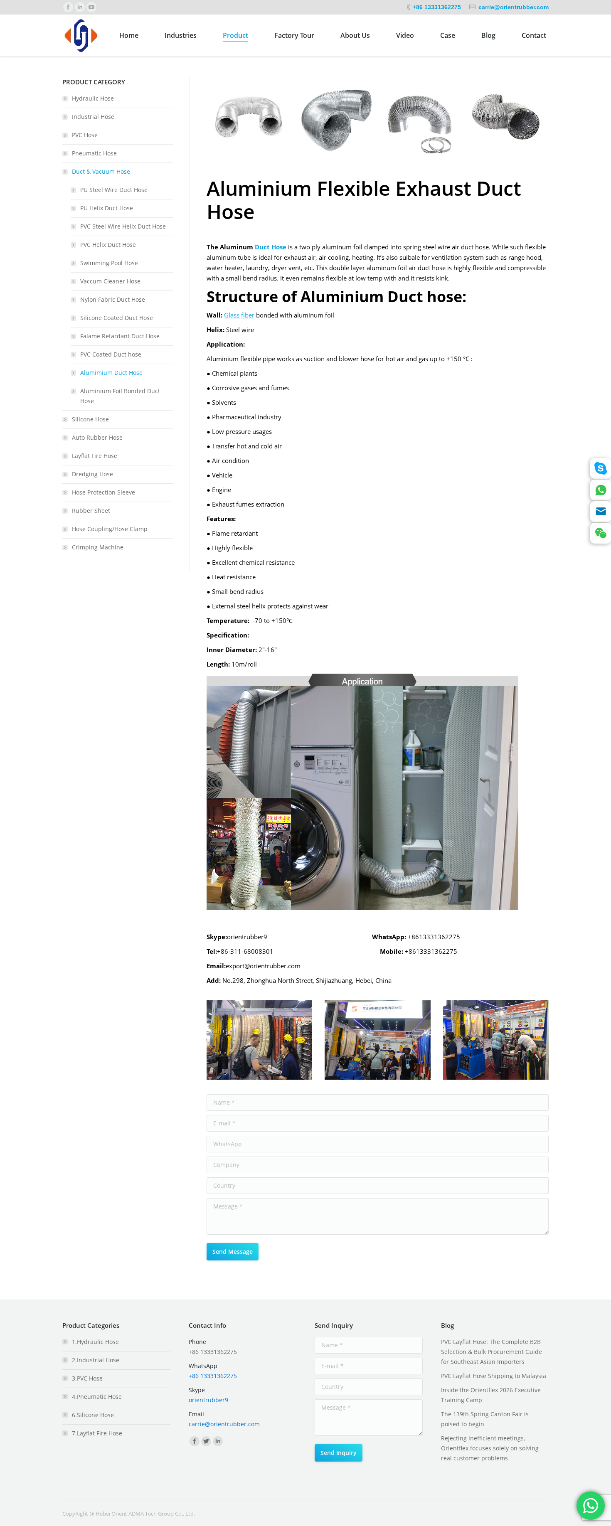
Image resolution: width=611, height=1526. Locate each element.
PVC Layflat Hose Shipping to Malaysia (493, 1376)
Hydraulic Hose (93, 98)
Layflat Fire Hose (94, 456)
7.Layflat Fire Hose (97, 1433)
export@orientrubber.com (263, 966)
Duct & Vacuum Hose (101, 171)
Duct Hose (270, 247)
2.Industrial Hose (95, 1360)
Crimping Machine (97, 547)
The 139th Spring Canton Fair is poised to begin (485, 1419)
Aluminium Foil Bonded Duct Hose (120, 396)
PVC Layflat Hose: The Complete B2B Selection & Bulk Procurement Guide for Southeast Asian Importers (491, 1352)
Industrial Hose (93, 117)
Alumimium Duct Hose (111, 373)
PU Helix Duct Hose (106, 208)
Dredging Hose (92, 474)
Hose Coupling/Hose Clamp (110, 529)
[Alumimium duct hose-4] (506, 119)
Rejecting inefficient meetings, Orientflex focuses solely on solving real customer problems (490, 1448)
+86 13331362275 (437, 7)
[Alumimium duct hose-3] (420, 119)
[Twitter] (206, 1441)
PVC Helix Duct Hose (108, 245)
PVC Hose (85, 135)
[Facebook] (68, 7)
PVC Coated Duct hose (110, 354)
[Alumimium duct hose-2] (335, 119)
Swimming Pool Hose (109, 263)
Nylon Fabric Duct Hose (112, 299)
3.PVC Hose (87, 1378)
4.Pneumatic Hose (97, 1396)
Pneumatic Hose (94, 153)
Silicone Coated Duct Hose (116, 318)
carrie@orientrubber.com (513, 7)
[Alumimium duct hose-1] (249, 119)
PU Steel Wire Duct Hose (114, 190)
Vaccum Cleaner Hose (110, 281)
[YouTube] (91, 7)
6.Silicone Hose (93, 1415)
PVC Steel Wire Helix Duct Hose (123, 226)
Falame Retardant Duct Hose (120, 336)
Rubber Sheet (91, 510)
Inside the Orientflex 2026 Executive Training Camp (491, 1395)
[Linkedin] (80, 7)
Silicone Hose (90, 419)
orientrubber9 (208, 1400)
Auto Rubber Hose (97, 437)
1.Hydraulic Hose (95, 1342)
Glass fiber (239, 315)
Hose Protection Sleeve (103, 492)
